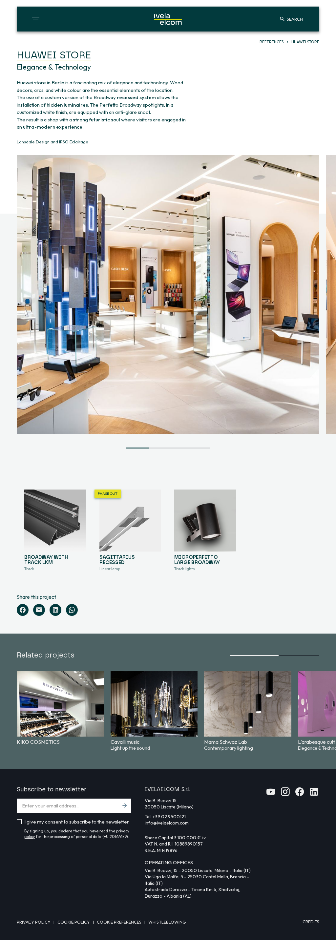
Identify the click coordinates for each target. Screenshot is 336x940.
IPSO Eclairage (73, 141)
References (272, 41)
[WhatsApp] (72, 610)
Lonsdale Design (33, 141)
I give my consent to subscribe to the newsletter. (77, 822)
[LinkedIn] (55, 610)
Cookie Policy (74, 922)
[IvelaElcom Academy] (270, 794)
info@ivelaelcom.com (167, 823)
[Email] (39, 610)
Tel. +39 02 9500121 (165, 817)
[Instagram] (285, 794)
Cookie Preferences (119, 922)
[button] (36, 19)
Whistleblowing (167, 922)
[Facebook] (23, 610)
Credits (311, 921)
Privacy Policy (34, 922)
